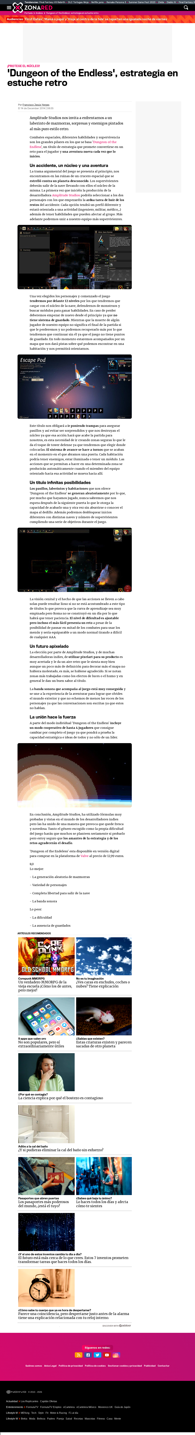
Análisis (140, 7)
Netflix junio (97, 2)
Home (58, 7)
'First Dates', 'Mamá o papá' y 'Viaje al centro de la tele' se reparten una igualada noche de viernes (87, 19)
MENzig (25, 1413)
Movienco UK (105, 1407)
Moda (32, 1418)
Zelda (161, 2)
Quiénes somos (33, 1366)
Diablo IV (171, 2)
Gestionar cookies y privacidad (125, 1366)
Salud (69, 1418)
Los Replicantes (29, 1401)
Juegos (126, 7)
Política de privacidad (71, 1366)
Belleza (41, 1418)
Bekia (24, 1418)
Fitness (101, 1418)
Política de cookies (95, 1366)
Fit (47, 1413)
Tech (33, 1413)
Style (41, 1413)
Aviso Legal (50, 1366)
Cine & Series (108, 7)
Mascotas (90, 1418)
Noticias (71, 7)
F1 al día (73, 1413)
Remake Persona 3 (116, 2)
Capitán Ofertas (48, 1401)
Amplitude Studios (66, 195)
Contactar (164, 1366)
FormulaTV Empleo (50, 1407)
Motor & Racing (58, 1413)
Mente (117, 1418)
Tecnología (88, 7)
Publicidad (150, 1366)
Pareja (60, 1418)
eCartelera (69, 1407)
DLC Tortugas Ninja (78, 2)
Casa (109, 1418)
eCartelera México (86, 1407)
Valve (85, 856)
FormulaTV (32, 1407)
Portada (29, 13)
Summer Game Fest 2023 (142, 2)
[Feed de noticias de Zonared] (78, 1355)
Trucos (154, 7)
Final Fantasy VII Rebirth (52, 2)
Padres (51, 1418)
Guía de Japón (122, 1407)
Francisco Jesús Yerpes (36, 104)
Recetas (78, 1418)
